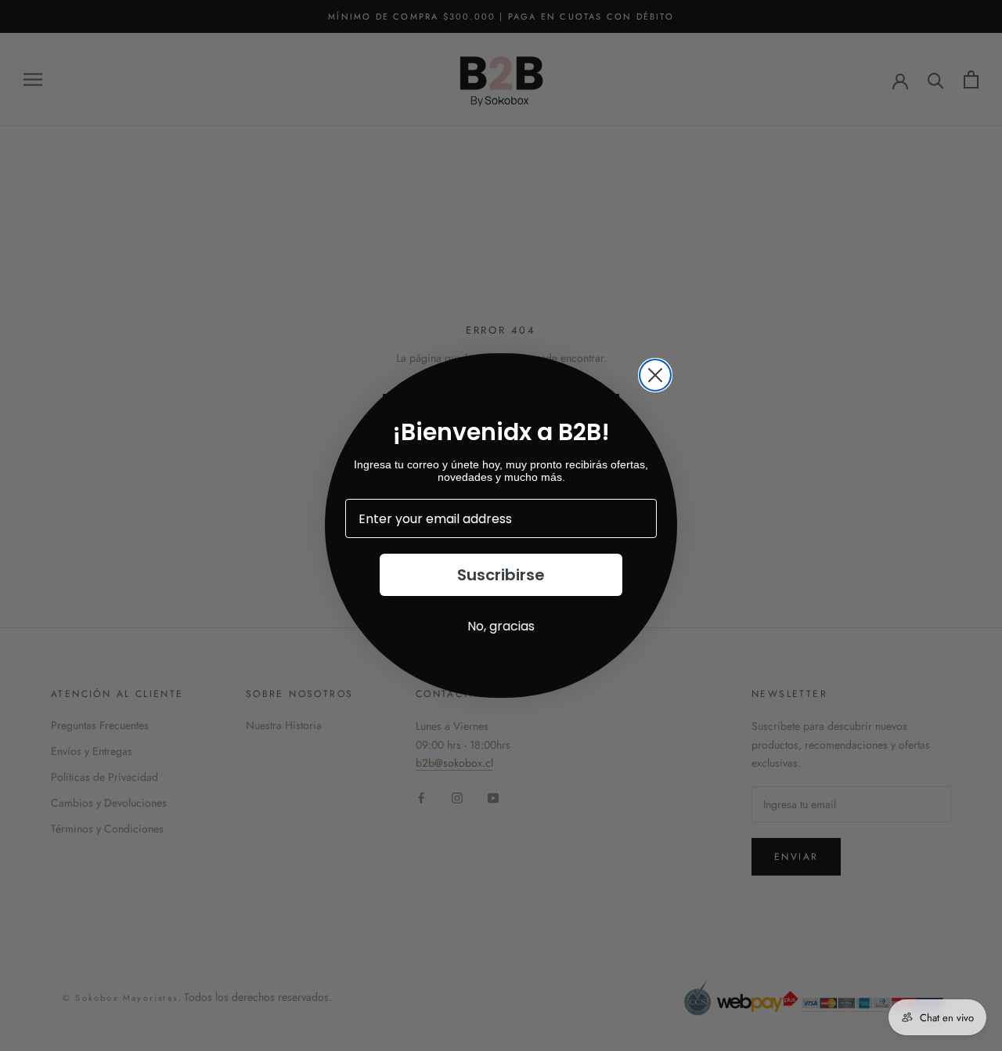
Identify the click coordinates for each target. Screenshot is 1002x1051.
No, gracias (501, 626)
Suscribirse (501, 575)
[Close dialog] (655, 375)
